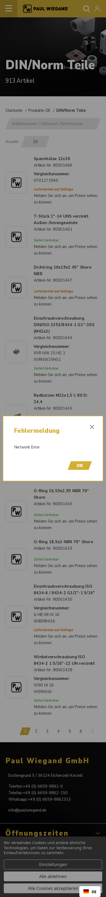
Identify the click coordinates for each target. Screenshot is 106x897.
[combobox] (90, 891)
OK (80, 466)
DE (94, 891)
